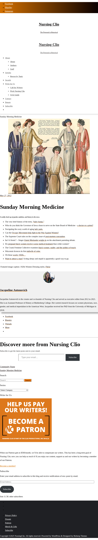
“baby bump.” (38, 222)
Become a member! (8, 466)
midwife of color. (33, 251)
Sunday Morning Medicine (11, 370)
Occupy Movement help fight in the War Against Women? (35, 233)
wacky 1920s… (19, 255)
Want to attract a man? (14, 259)
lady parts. (39, 229)
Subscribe (73, 357)
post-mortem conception (55, 236)
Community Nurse (7, 367)
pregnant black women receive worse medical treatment (30, 244)
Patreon (8, 523)
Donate (8, 519)
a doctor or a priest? (85, 225)
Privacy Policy (11, 515)
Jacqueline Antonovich (13, 290)
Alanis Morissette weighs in (35, 240)
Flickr (48, 267)
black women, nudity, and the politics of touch (57, 248)
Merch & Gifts (11, 526)
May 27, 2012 (5, 196)
